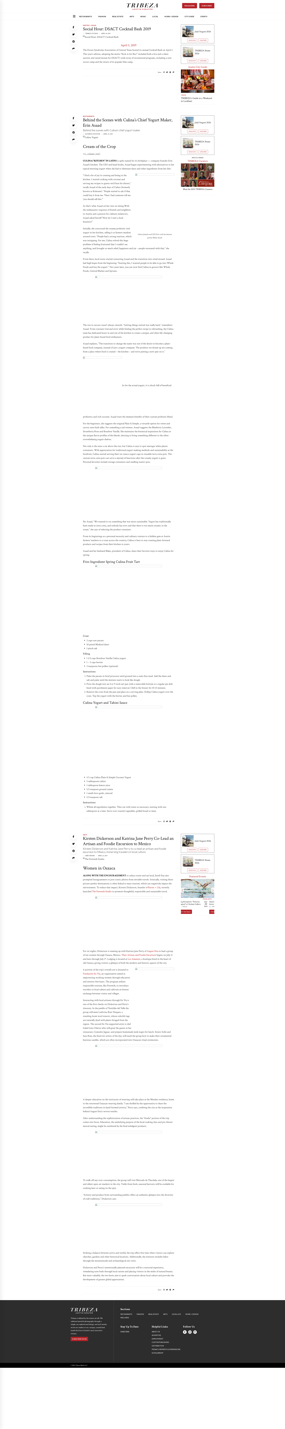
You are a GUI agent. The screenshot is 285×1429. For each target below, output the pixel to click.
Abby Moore (90, 856)
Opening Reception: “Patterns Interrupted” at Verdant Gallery (199, 902)
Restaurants (85, 16)
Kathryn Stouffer (92, 134)
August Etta (152, 951)
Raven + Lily (154, 887)
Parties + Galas (89, 25)
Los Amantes (134, 959)
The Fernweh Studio (102, 891)
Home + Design (171, 16)
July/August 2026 (203, 31)
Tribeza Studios (91, 34)
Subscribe (203, 40)
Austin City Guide (197, 67)
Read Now (192, 40)
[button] (182, 81)
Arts (132, 16)
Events (204, 16)
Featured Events (197, 876)
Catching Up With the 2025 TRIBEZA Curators (197, 190)
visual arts (185, 899)
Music (143, 16)
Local (155, 16)
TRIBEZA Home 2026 (202, 52)
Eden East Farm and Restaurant (117, 1339)
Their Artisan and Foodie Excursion (138, 955)
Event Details (195, 912)
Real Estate (117, 16)
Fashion (102, 16)
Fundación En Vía (91, 973)
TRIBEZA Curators (197, 161)
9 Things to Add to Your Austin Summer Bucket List (196, 100)
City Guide (189, 16)
